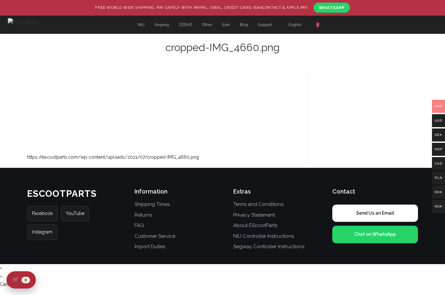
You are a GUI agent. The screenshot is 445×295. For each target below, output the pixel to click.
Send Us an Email (375, 213)
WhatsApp (332, 7)
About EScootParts (255, 225)
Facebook (42, 213)
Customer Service (155, 236)
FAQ (139, 225)
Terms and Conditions (258, 204)
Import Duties (150, 246)
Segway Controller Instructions (268, 246)
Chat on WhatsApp (375, 234)
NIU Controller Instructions (263, 236)
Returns (143, 215)
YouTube (75, 213)
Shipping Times (152, 204)
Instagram (42, 232)
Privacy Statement (254, 215)
